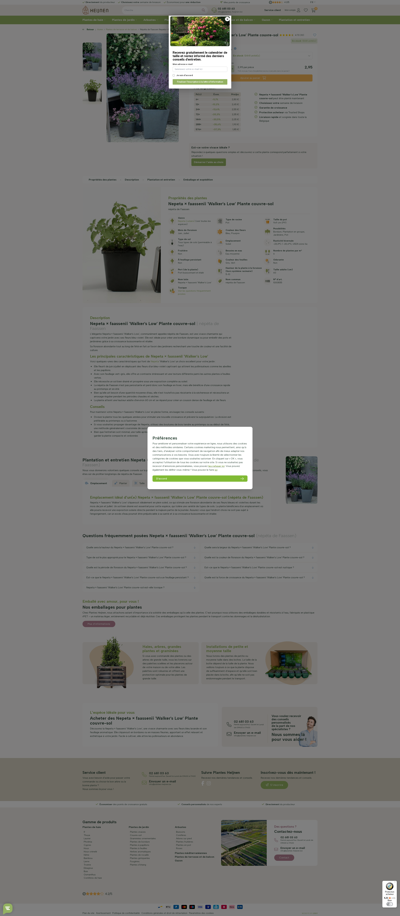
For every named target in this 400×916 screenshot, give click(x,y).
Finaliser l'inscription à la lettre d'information (200, 82)
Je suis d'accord (184, 75)
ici (216, 469)
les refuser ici (216, 465)
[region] (200, 458)
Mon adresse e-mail (183, 64)
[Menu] (395, 883)
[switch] (390, 904)
